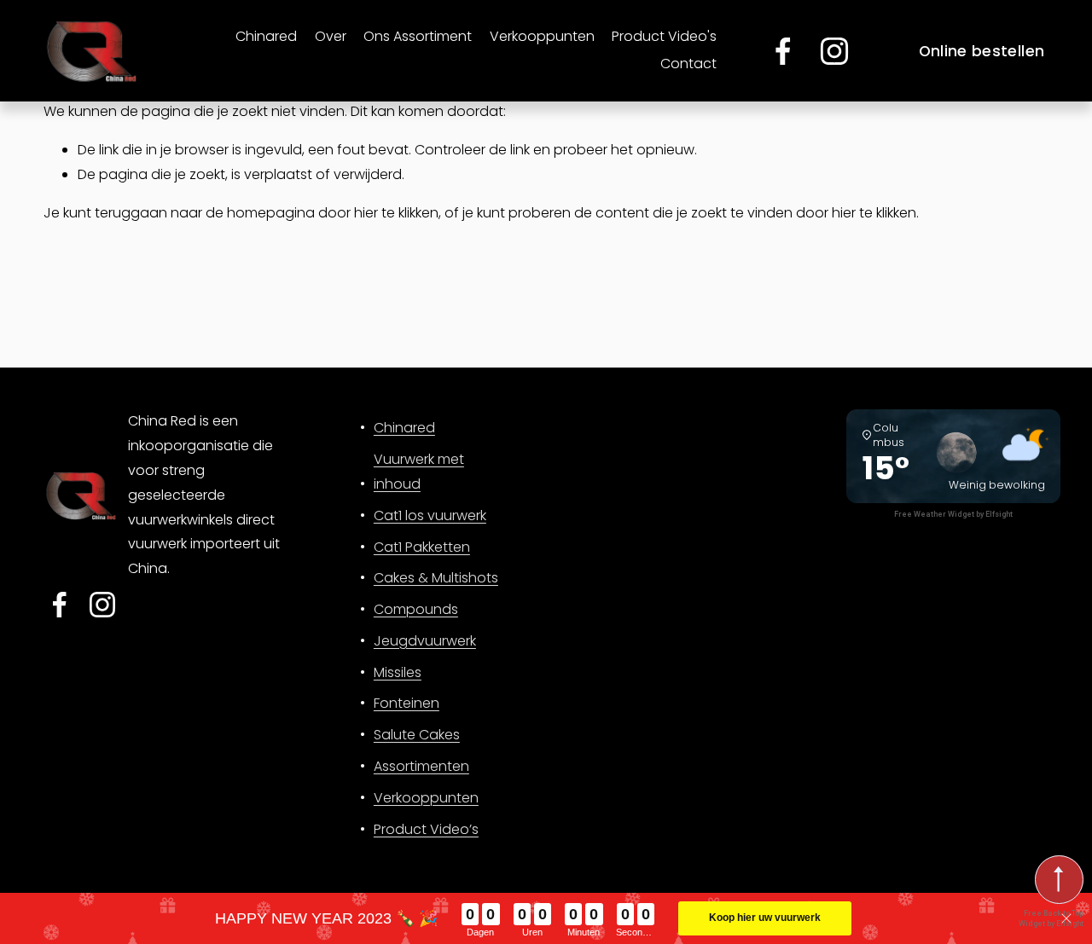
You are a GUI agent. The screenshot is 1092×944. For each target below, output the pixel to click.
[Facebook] (783, 51)
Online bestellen (982, 51)
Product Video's (664, 36)
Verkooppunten (542, 36)
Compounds (416, 609)
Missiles (397, 672)
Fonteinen (406, 703)
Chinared (266, 36)
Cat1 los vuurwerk (430, 515)
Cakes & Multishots (436, 578)
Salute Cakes (417, 734)
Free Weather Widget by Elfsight (953, 514)
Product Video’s (426, 829)
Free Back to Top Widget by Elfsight (1051, 918)
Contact (688, 63)
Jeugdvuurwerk (425, 641)
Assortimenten (421, 766)
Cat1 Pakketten (422, 547)
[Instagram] (834, 51)
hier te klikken (396, 213)
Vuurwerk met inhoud (419, 471)
